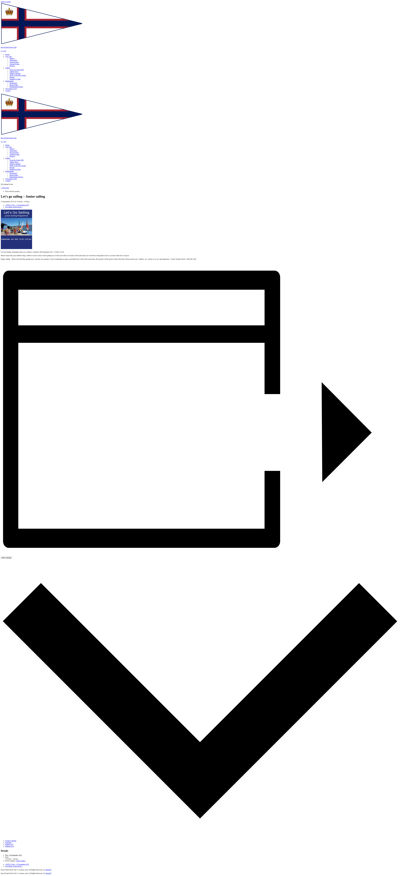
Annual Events (14, 64)
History (12, 58)
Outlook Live (9, 846)
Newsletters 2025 (11, 89)
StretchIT (48, 870)
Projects (12, 66)
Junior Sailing (20, 861)
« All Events (5, 188)
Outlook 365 (9, 844)
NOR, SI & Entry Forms (18, 75)
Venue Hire (13, 60)
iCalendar (8, 842)
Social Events (14, 62)
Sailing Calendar (15, 73)
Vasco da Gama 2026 (17, 70)
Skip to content (6, 2)
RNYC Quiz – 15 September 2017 (17, 205)
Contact (8, 91)
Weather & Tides (15, 79)
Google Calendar (10, 841)
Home (7, 54)
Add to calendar (6, 558)
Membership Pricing (16, 87)
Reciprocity (13, 83)
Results (12, 77)
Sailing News (14, 72)
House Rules (14, 85)
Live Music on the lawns (13, 207)
